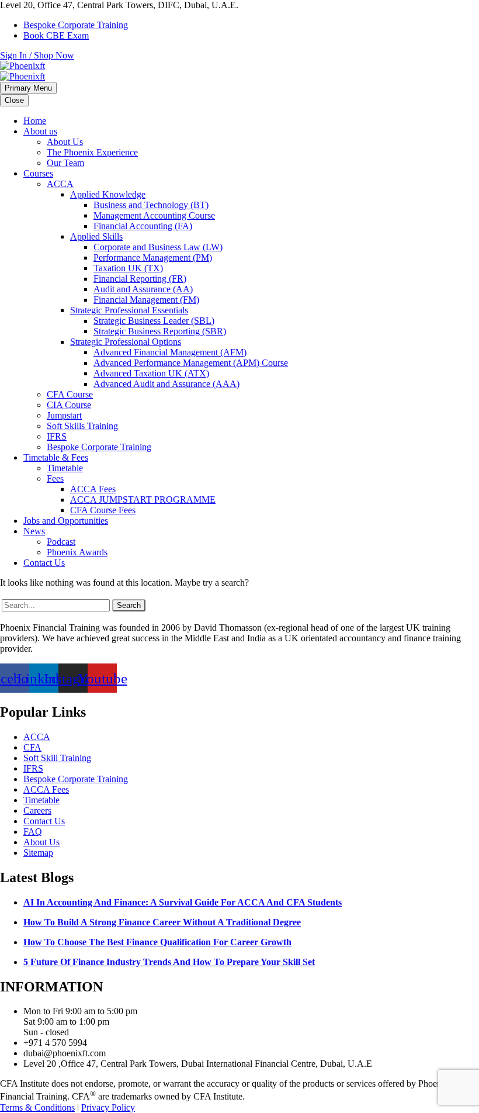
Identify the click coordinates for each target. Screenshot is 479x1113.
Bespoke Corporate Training (75, 25)
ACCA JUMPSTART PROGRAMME (143, 499)
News (34, 531)
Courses (38, 173)
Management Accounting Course (154, 215)
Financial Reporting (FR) (139, 279)
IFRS (57, 436)
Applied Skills (96, 236)
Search (129, 605)
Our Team (65, 163)
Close (14, 100)
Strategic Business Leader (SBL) (153, 321)
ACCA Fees (93, 489)
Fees (55, 478)
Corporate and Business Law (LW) (158, 247)
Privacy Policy (108, 1107)
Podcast (61, 542)
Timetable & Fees (55, 457)
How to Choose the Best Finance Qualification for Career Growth (157, 942)
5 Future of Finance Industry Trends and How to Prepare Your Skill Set (169, 962)
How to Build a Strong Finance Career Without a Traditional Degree (162, 922)
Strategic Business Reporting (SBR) (159, 331)
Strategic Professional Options (125, 342)
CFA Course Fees (103, 510)
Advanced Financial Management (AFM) (170, 352)
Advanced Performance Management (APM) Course (190, 363)
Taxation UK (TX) (128, 268)
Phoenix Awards (77, 552)
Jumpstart (64, 415)
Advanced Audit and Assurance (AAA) (166, 384)
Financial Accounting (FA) (142, 226)
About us (40, 131)
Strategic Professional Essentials (129, 310)
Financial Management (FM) (146, 300)
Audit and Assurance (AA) (143, 289)
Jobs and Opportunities (65, 521)
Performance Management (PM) (152, 257)
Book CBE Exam (56, 35)
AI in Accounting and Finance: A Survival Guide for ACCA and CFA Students (182, 902)
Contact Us (44, 563)
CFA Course (70, 394)
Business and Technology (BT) (151, 205)
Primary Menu (28, 88)
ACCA (60, 184)
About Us (65, 142)
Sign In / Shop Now (37, 55)
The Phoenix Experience (92, 152)
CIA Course (69, 405)
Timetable (65, 468)
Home (34, 121)
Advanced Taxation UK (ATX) (151, 373)
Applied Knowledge (107, 194)
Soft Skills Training (82, 426)
